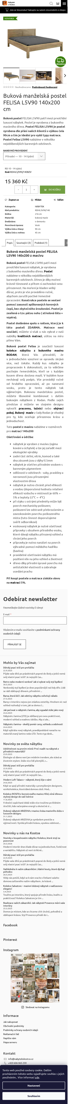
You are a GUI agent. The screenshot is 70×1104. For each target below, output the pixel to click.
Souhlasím (34, 1096)
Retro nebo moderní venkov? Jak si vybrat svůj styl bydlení (33, 681)
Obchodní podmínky (13, 1025)
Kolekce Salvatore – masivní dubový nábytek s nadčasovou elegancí (32, 887)
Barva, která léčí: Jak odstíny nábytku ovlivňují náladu (30, 695)
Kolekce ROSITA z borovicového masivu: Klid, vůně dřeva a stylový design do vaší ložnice (32, 795)
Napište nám (9, 1038)
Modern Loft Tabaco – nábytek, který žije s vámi (27, 779)
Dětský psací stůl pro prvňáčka (18, 667)
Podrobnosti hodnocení (44, 87)
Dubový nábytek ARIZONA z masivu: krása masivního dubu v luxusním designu (33, 812)
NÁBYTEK (39, 206)
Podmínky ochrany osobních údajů (20, 1029)
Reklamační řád (11, 1034)
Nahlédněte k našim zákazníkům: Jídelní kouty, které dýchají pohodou (34, 870)
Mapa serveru (10, 1042)
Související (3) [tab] (23, 242)
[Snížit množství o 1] (18, 190)
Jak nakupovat (10, 1021)
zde (37, 1077)
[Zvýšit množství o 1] (34, 190)
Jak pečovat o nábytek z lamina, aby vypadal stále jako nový (33, 710)
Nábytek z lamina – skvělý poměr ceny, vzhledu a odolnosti (33, 724)
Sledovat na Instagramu (37, 1007)
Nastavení (34, 1085)
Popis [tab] (10, 242)
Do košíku (55, 189)
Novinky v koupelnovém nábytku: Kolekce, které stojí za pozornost (31, 839)
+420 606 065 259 (17, 1062)
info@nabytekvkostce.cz (20, 1058)
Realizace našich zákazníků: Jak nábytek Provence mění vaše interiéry (34, 904)
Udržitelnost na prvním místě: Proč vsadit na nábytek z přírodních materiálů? (31, 750)
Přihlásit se (14, 644)
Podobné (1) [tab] (41, 242)
